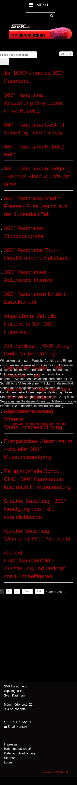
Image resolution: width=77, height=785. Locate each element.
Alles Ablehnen (12, 418)
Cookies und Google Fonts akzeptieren (27, 411)
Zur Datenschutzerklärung (30, 424)
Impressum (57, 424)
